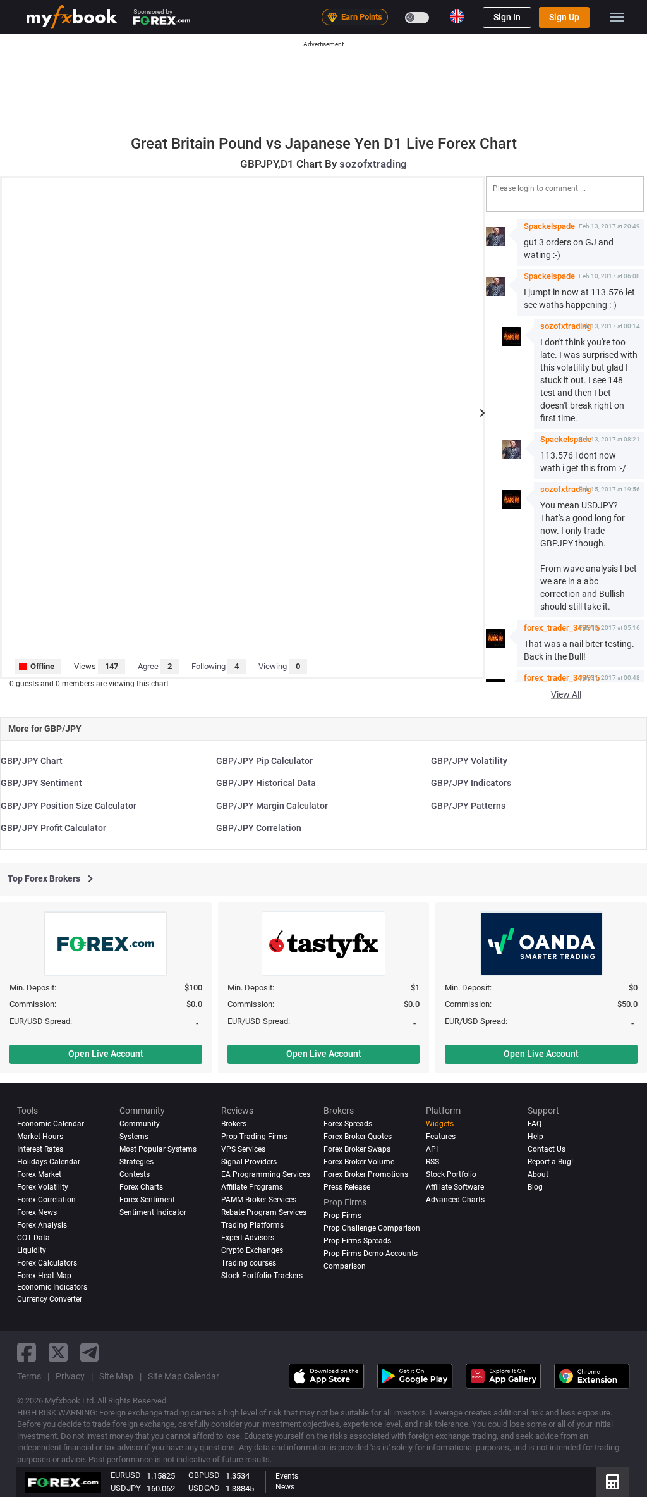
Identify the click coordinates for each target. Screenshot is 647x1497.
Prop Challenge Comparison (372, 1228)
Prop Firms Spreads (357, 1240)
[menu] (617, 17)
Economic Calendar (50, 1123)
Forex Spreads (348, 1123)
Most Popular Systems (158, 1149)
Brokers (233, 1123)
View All (566, 694)
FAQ (534, 1123)
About (538, 1174)
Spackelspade (549, 226)
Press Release (347, 1187)
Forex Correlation (46, 1199)
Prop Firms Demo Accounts (371, 1253)
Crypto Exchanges (252, 1250)
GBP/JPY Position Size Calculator (68, 806)
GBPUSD (204, 1475)
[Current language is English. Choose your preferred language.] (457, 16)
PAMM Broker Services (258, 1199)
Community (139, 1123)
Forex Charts (141, 1187)
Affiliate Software (455, 1187)
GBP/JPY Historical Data (266, 783)
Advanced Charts (455, 1199)
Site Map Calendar (183, 1376)
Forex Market (39, 1174)
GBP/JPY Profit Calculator (53, 828)
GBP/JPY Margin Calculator (272, 806)
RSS (432, 1161)
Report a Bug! (550, 1161)
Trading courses (248, 1263)
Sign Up (564, 17)
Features (441, 1136)
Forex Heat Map (44, 1275)
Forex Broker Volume (359, 1161)
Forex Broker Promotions (366, 1174)
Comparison (345, 1266)
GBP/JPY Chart (32, 761)
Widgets (440, 1123)
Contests (134, 1174)
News (284, 1486)
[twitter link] (58, 1352)
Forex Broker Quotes (358, 1136)
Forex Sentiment (147, 1199)
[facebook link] (26, 1352)
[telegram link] (89, 1352)
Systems (133, 1136)
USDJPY (126, 1488)
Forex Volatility (42, 1187)
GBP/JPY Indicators (471, 783)
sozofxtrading (373, 163)
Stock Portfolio (451, 1174)
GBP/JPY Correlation (258, 828)
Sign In (507, 17)
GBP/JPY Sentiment (41, 783)
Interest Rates (40, 1149)
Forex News (37, 1212)
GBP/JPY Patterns (468, 806)
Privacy (70, 1376)
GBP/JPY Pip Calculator (264, 761)
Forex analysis (42, 1225)
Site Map (116, 1376)
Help (535, 1136)
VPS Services (243, 1149)
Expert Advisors (247, 1237)
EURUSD (126, 1475)
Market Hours (40, 1136)
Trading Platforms (252, 1225)
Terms (29, 1376)
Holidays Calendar (48, 1161)
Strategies (136, 1161)
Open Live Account (105, 1054)
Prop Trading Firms (254, 1136)
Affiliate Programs (252, 1187)
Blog (535, 1187)
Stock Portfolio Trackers (262, 1275)
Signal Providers (249, 1161)
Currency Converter (49, 1299)
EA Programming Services (265, 1174)
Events (286, 1476)
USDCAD (204, 1488)
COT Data (33, 1237)
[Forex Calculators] (612, 1482)
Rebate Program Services (263, 1212)
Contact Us (546, 1149)
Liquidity (31, 1250)
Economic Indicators (52, 1287)
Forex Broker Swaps (357, 1149)
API (432, 1149)
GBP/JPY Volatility (469, 761)
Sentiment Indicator (152, 1212)
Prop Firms (342, 1215)
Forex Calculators (47, 1263)
